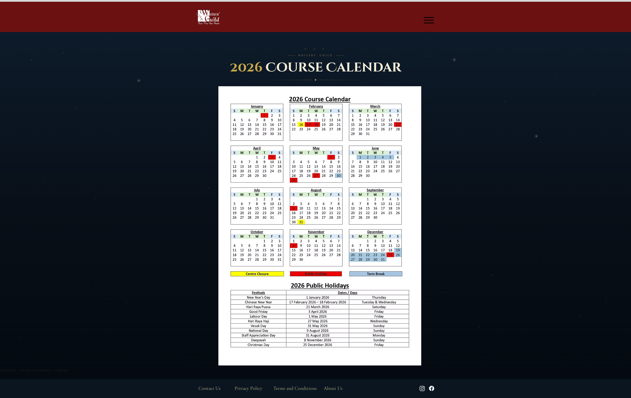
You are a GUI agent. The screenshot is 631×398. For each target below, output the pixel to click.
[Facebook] (431, 388)
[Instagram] (422, 388)
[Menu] (428, 20)
